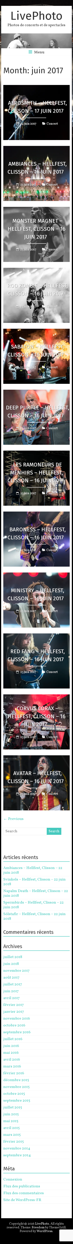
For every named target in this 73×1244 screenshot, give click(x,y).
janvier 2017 (13, 1011)
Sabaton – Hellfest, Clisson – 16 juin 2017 (35, 350)
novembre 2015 (16, 1087)
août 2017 (11, 977)
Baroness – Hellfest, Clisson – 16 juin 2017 (36, 533)
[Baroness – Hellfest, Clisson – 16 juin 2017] (36, 514)
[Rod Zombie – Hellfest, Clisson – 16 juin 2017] (36, 270)
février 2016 (13, 1073)
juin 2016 (11, 1046)
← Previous (13, 819)
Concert (52, 124)
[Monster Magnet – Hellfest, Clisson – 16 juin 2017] (36, 209)
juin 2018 (11, 964)
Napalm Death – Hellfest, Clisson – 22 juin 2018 (35, 893)
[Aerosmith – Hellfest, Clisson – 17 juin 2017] (36, 87)
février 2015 (13, 1141)
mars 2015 (12, 1135)
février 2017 (13, 1005)
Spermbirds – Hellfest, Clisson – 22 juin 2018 (33, 905)
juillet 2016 (12, 1039)
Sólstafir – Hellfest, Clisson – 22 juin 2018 (34, 916)
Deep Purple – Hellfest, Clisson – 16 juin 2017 (37, 411)
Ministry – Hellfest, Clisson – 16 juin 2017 (35, 594)
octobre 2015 (14, 1094)
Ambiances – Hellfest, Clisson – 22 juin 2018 (32, 870)
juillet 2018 (12, 957)
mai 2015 (10, 1121)
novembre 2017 (16, 970)
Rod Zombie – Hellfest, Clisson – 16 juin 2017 (37, 289)
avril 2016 (11, 1059)
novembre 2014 (16, 1148)
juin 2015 (11, 1114)
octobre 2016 (14, 1025)
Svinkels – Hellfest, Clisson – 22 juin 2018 (34, 882)
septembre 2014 (17, 1155)
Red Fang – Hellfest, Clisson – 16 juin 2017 (36, 655)
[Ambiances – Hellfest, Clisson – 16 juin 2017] (36, 148)
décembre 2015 (16, 1080)
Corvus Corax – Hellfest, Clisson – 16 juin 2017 (36, 716)
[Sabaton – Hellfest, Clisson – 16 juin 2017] (36, 331)
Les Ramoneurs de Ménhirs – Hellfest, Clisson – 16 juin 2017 (35, 472)
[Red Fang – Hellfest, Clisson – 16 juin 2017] (36, 636)
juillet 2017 (12, 984)
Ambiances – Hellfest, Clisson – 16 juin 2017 (37, 168)
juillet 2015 (12, 1107)
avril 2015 (11, 1128)
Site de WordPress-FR (22, 1200)
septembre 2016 (17, 1032)
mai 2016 (11, 1053)
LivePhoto (36, 16)
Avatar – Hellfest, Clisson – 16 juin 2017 (35, 777)
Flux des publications (21, 1186)
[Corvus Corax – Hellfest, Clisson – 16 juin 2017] (36, 697)
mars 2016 (12, 1066)
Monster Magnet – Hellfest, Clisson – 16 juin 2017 (36, 229)
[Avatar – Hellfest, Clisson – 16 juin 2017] (36, 758)
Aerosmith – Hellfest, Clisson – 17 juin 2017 (37, 107)
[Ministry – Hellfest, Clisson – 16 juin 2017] (36, 575)
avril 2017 (11, 998)
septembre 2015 (16, 1100)
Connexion (12, 1179)
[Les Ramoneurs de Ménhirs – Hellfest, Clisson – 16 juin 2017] (36, 453)
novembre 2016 (16, 1018)
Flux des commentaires (23, 1193)
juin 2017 (11, 991)
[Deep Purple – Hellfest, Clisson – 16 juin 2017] (36, 392)
